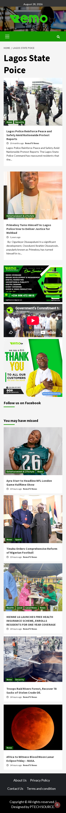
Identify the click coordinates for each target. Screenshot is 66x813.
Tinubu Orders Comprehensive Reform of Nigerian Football (31, 550)
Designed (18, 807)
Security (19, 122)
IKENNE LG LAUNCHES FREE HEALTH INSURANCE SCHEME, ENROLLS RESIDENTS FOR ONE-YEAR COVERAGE (31, 620)
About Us (20, 780)
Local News (31, 607)
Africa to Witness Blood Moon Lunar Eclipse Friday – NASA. (30, 759)
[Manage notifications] (57, 805)
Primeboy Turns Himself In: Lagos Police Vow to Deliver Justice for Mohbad (28, 229)
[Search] (58, 36)
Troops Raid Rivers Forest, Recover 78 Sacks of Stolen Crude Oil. (31, 690)
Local (19, 607)
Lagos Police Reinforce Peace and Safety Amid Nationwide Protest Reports (29, 135)
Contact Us (15, 788)
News (9, 122)
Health (10, 607)
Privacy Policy (40, 780)
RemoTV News (32, 143)
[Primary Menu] (7, 36)
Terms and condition (41, 788)
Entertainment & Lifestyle (20, 215)
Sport (18, 539)
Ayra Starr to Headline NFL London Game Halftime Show (29, 482)
